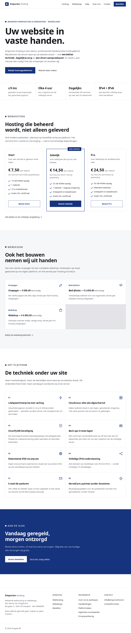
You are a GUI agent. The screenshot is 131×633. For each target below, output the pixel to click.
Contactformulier (111, 604)
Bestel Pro (107, 203)
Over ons (96, 4)
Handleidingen (84, 604)
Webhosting (58, 600)
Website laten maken (47, 70)
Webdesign (77, 4)
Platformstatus (84, 608)
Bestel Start (24, 203)
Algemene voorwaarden (89, 612)
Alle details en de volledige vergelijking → (23, 217)
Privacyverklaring (86, 616)
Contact (107, 4)
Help (87, 4)
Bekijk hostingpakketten (20, 70)
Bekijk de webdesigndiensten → (19, 335)
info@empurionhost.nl (114, 600)
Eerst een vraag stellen (40, 559)
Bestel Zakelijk (65, 203)
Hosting (65, 4)
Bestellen (120, 4)
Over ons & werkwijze (88, 600)
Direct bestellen (16, 559)
